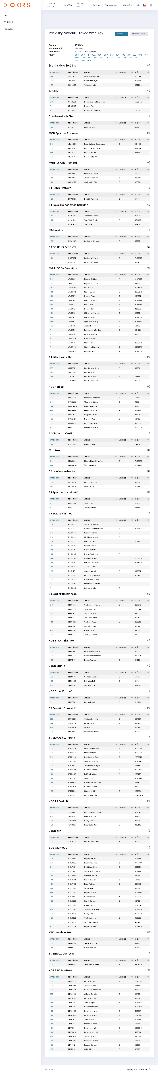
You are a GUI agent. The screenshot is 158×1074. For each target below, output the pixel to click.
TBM (136, 57)
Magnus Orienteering (63, 163)
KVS (146, 55)
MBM (77, 57)
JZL (134, 55)
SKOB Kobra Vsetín (61, 433)
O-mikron (55, 450)
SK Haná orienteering (63, 471)
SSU (125, 57)
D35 (51, 283)
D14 (51, 528)
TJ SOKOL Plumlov (60, 513)
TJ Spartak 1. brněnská (63, 492)
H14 (51, 220)
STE (130, 57)
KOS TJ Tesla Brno (60, 801)
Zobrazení (120, 34)
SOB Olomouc (58, 848)
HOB (123, 55)
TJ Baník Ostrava (60, 188)
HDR (51, 80)
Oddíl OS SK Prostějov (63, 268)
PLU (95, 57)
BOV (106, 55)
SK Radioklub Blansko (63, 594)
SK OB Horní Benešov (62, 247)
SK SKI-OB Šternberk (62, 738)
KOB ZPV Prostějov (61, 970)
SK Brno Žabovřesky (62, 953)
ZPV (95, 60)
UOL (77, 60)
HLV (117, 55)
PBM (89, 57)
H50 (51, 199)
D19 (51, 148)
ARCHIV (53, 91)
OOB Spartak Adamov (63, 133)
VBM (83, 60)
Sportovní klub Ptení (62, 116)
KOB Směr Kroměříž (61, 691)
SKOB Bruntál (57, 666)
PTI (88, 55)
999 (83, 55)
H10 (51, 216)
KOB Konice (56, 387)
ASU (100, 55)
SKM (119, 57)
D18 (51, 279)
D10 (51, 102)
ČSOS (151, 1069)
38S (77, 55)
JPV (129, 55)
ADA (94, 55)
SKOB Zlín (55, 831)
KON (140, 55)
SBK (106, 57)
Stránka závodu (139, 34)
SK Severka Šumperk (62, 708)
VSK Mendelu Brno (61, 932)
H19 (51, 76)
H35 (51, 224)
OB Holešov (56, 230)
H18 (51, 296)
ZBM (89, 60)
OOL (83, 57)
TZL (142, 57)
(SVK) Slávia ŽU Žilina (62, 65)
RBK (100, 57)
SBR (112, 57)
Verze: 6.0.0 (50, 1069)
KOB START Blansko (61, 640)
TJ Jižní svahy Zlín (60, 357)
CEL (111, 55)
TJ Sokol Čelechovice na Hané (68, 205)
